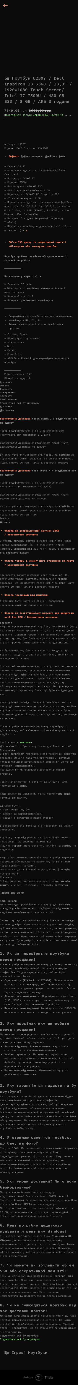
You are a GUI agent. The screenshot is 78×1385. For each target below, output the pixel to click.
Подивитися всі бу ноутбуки (19, 1339)
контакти (26, 742)
